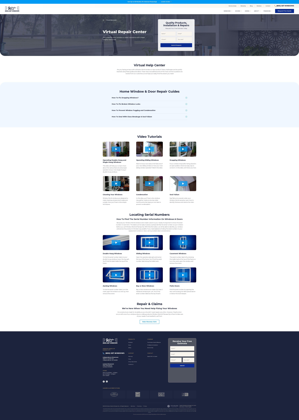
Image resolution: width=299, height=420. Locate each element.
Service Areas (232, 6)
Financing (267, 11)
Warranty (243, 6)
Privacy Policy (153, 414)
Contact (268, 6)
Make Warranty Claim (149, 322)
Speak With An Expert (152, 356)
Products (131, 339)
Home (103, 20)
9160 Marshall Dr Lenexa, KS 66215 (108, 365)
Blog (251, 6)
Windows (227, 11)
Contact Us (130, 364)
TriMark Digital (188, 406)
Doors (237, 11)
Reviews (259, 6)
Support (131, 353)
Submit (182, 365)
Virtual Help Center (132, 361)
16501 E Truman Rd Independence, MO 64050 (110, 359)
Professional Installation (152, 345)
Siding (247, 11)
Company (150, 339)
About (256, 11)
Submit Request (176, 45)
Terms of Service (161, 414)
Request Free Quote (284, 11)
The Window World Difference (154, 342)
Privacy (145, 406)
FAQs (129, 359)
